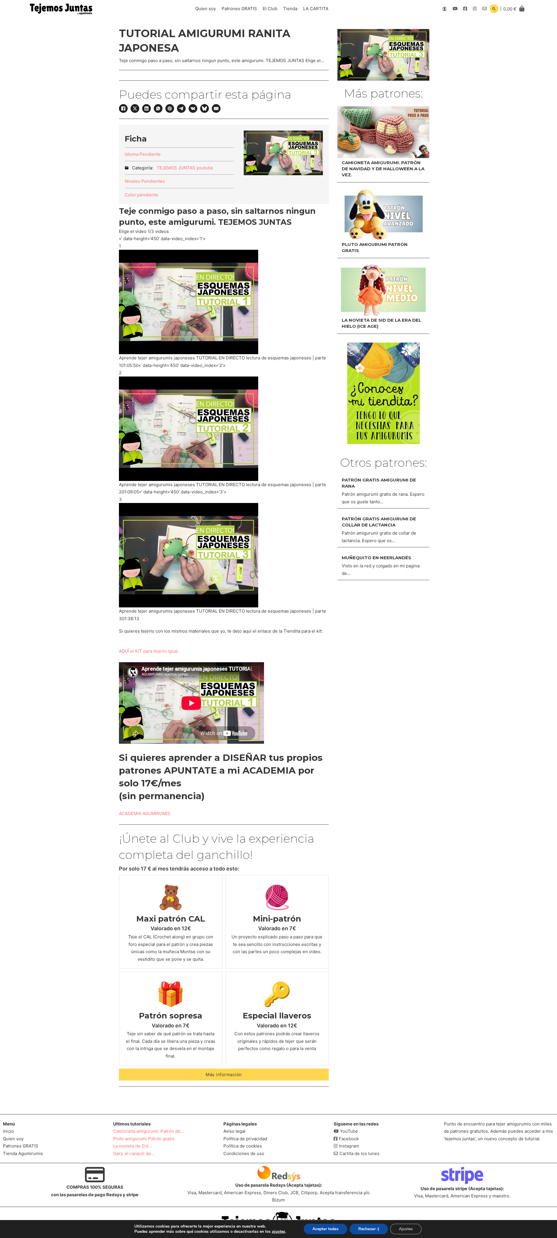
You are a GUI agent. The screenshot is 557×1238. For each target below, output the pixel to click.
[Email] (216, 108)
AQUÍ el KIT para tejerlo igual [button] (148, 651)
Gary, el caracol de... (133, 1153)
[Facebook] (123, 108)
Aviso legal (234, 1131)
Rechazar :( (368, 1229)
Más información (224, 1074)
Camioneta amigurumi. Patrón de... (148, 1131)
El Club (270, 8)
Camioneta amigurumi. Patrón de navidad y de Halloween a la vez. (383, 169)
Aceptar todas (325, 1229)
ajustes (278, 1231)
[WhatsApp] (158, 108)
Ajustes (406, 1229)
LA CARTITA (315, 8)
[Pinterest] (169, 108)
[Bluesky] (204, 108)
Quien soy (205, 8)
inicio (8, 1131)
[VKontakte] (193, 108)
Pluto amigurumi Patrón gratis (143, 1138)
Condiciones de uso (243, 1153)
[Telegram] (181, 108)
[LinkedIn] (146, 108)
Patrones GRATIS (239, 8)
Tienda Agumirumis (23, 1153)
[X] (135, 108)
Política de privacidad (245, 1138)
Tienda (290, 8)
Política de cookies (242, 1146)
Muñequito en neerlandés (376, 557)
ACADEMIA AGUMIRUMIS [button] (144, 813)
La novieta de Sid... (132, 1146)
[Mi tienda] (383, 393)
